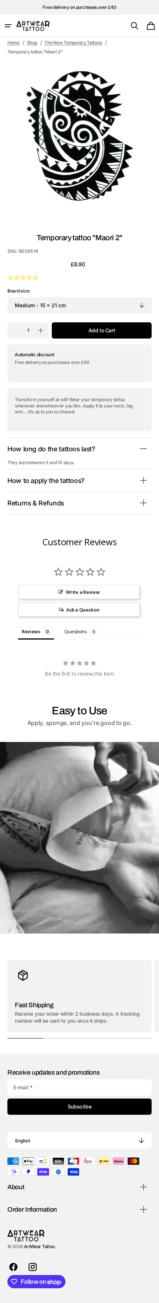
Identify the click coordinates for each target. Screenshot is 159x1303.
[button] (8, 26)
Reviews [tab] (31, 631)
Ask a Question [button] (82, 609)
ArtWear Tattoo (39, 1246)
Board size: (18, 291)
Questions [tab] (75, 631)
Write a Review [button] (82, 592)
